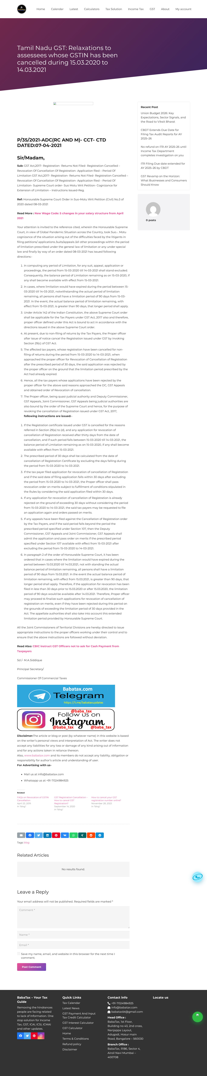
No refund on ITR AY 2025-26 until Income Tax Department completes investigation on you (163, 151)
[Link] (21, 9)
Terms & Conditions (75, 1038)
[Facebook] (20, 1035)
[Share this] (30, 835)
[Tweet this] (39, 835)
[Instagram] (41, 1035)
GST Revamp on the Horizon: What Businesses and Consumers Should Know (164, 180)
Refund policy (71, 1044)
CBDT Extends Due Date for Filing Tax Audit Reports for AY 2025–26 (161, 134)
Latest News (70, 1008)
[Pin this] (56, 835)
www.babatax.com (37, 755)
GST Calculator (72, 1028)
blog (26, 842)
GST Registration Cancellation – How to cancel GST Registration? (71, 800)
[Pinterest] (34, 1035)
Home (66, 1033)
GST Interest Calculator (78, 1022)
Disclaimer (69, 1049)
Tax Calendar (71, 1003)
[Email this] (21, 835)
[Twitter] (27, 1035)
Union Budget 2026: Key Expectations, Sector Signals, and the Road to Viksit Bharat (163, 117)
